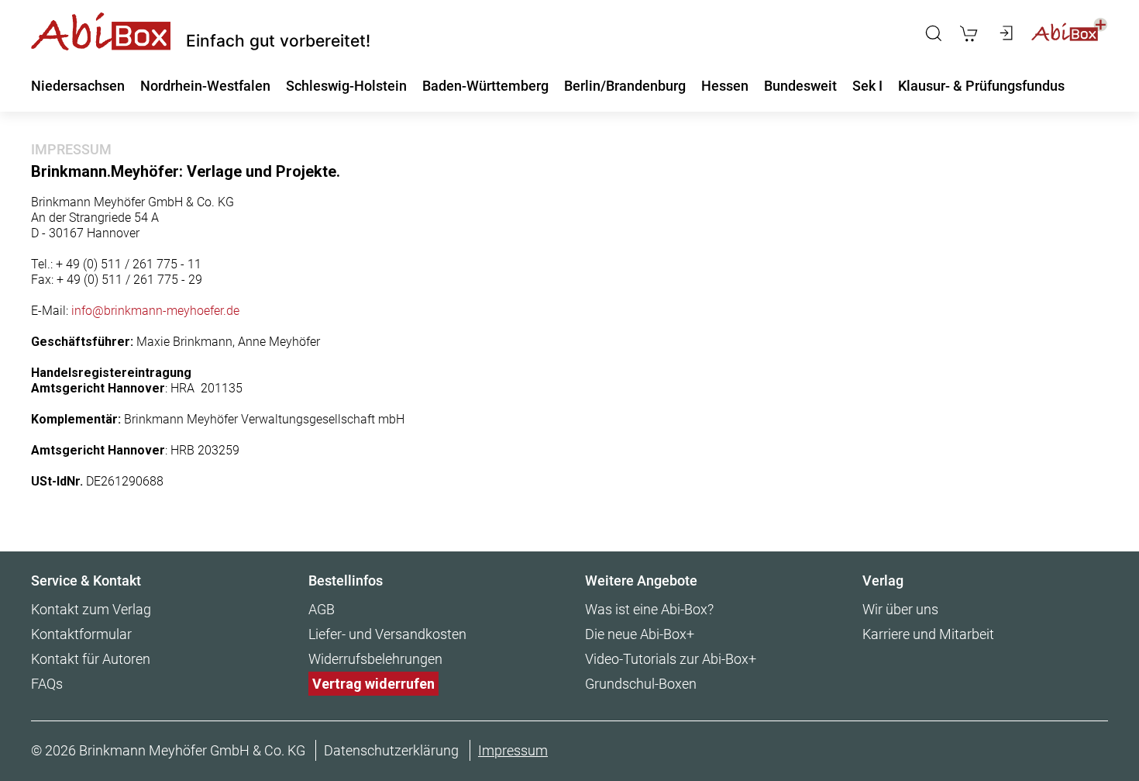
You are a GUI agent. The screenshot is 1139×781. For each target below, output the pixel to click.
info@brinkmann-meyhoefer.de (155, 310)
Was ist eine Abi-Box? (649, 609)
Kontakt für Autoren (90, 659)
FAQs (47, 684)
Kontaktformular (81, 634)
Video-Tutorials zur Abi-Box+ (670, 659)
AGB (321, 609)
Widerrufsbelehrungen (375, 659)
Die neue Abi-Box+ (639, 634)
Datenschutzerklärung (391, 750)
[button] (933, 33)
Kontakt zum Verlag (91, 609)
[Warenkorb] (968, 33)
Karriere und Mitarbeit (928, 634)
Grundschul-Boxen (641, 684)
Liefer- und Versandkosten (387, 634)
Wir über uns (900, 609)
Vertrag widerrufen (373, 684)
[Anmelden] (1004, 33)
